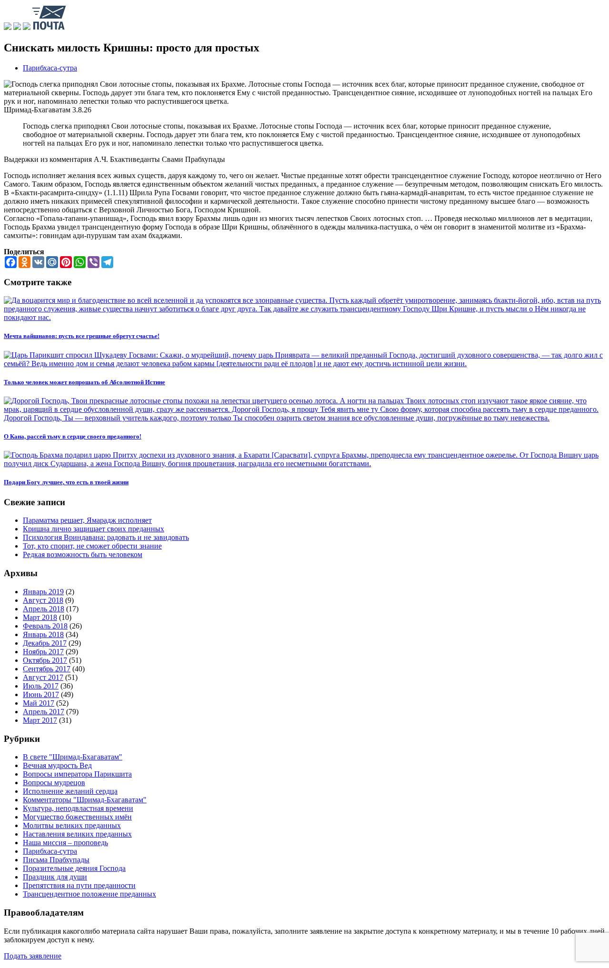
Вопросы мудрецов (54, 782)
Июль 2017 (41, 686)
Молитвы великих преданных (72, 825)
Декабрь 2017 (45, 643)
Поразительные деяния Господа (74, 868)
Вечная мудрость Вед (57, 765)
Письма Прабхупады (56, 860)
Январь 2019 (43, 592)
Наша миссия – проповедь (65, 842)
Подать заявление (32, 956)
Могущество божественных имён (77, 817)
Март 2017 (40, 720)
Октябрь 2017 (45, 660)
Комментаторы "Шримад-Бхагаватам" (85, 800)
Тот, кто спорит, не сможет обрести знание (92, 546)
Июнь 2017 (41, 694)
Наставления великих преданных (77, 834)
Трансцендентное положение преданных (89, 894)
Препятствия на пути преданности (79, 885)
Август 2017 (43, 677)
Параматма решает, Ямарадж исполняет (87, 520)
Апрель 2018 (43, 609)
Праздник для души (55, 877)
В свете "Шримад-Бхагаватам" (72, 757)
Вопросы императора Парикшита (77, 774)
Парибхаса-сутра (50, 68)
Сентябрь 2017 (46, 669)
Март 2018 (40, 617)
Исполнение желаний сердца (70, 791)
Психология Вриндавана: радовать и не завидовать (106, 537)
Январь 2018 (43, 634)
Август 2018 (43, 600)
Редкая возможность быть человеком (82, 554)
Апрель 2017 (43, 712)
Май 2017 (38, 703)
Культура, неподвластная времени (78, 808)
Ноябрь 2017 (43, 652)
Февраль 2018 (45, 626)
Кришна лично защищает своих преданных (93, 529)
